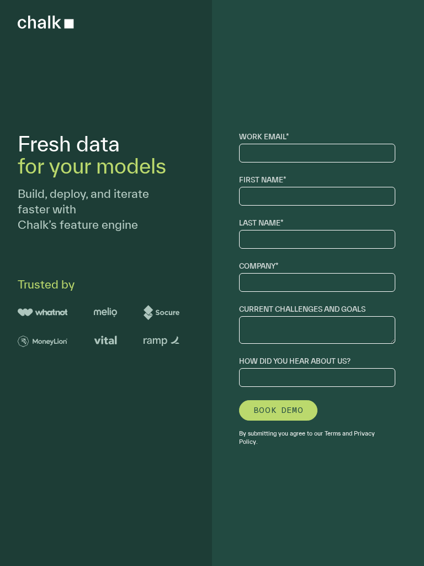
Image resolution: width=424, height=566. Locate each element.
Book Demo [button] (278, 410)
